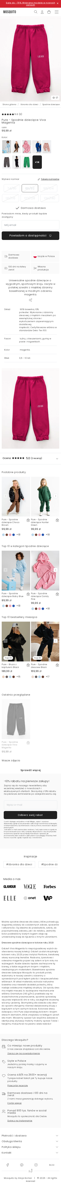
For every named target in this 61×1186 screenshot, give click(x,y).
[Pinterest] (21, 1164)
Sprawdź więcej (31, 770)
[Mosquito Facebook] (7, 1164)
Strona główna (9, 104)
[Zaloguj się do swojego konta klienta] (42, 11)
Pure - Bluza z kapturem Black (10, 666)
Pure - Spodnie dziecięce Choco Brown (11, 522)
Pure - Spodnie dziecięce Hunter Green (40, 522)
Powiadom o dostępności (28, 235)
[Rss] (52, 1164)
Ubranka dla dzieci (29, 104)
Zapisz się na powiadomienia (23, 1053)
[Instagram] (35, 1164)
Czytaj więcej (14, 1103)
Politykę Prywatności (32, 834)
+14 (37, 162)
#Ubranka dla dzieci (19, 864)
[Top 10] (16, 641)
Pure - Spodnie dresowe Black (39, 666)
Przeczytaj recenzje (17, 1085)
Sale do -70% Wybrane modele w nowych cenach (30, 4)
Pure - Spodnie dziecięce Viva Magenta (10, 745)
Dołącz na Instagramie (19, 1120)
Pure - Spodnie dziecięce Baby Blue (13, 595)
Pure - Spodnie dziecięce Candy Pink (40, 596)
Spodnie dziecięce (51, 104)
